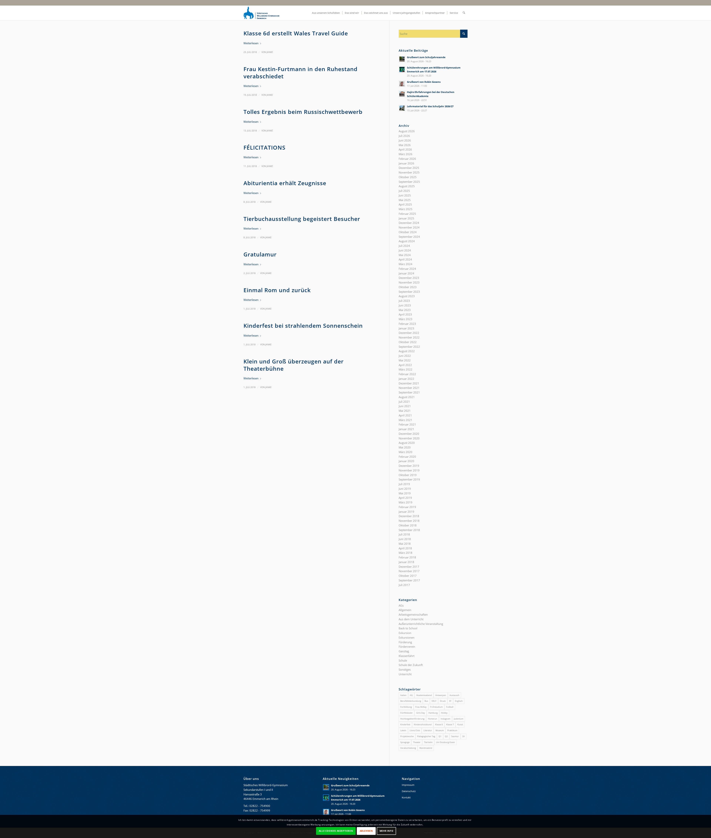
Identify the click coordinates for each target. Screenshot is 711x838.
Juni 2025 (405, 195)
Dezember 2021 (409, 383)
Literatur (427, 730)
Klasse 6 (439, 724)
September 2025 (409, 181)
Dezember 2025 (409, 168)
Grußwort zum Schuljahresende (426, 57)
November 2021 (409, 388)
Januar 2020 (406, 461)
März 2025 (405, 209)
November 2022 (409, 337)
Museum (439, 730)
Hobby (444, 712)
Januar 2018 (406, 562)
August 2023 (407, 296)
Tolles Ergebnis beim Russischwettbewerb (303, 112)
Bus (426, 701)
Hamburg (433, 712)
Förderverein (407, 646)
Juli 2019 (404, 484)
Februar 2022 (407, 374)
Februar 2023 (407, 323)
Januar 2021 (406, 429)
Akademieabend (424, 695)
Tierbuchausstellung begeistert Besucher (301, 219)
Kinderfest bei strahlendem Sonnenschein (303, 325)
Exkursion (405, 633)
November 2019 (409, 470)
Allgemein (405, 610)
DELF (434, 701)
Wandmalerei (425, 748)
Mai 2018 (405, 543)
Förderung (405, 642)
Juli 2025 (404, 191)
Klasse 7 (450, 724)
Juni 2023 (405, 305)
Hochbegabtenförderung (412, 718)
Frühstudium (436, 706)
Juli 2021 (404, 401)
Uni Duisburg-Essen (445, 742)
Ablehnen (366, 830)
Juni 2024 (405, 250)
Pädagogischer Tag (426, 736)
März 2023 (405, 319)
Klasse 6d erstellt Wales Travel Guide (295, 33)
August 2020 (407, 443)
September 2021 (409, 392)
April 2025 (405, 204)
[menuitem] (326, 12)
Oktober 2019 (408, 475)
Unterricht (405, 674)
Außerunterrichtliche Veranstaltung (421, 624)
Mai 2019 (405, 493)
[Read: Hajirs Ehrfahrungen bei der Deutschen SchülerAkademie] (402, 94)
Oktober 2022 (408, 342)
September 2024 (409, 236)
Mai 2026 (405, 145)
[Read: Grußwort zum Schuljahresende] (402, 59)
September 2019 (409, 479)
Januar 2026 (406, 163)
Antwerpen (440, 695)
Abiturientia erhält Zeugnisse (284, 183)
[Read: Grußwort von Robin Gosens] (402, 83)
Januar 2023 (406, 328)
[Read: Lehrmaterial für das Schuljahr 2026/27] (402, 108)
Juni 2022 (405, 356)
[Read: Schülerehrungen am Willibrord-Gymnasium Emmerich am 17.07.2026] (402, 69)
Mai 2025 (405, 200)
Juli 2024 (404, 246)
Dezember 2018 (409, 516)
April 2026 (405, 149)
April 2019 (405, 498)
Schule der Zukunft (411, 665)
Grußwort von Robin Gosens (423, 82)
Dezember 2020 (409, 433)
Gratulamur (260, 254)
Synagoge (405, 742)
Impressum (408, 785)
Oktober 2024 (408, 232)
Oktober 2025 (408, 177)
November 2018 (409, 521)
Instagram (445, 718)
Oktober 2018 (408, 525)
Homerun (432, 718)
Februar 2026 (407, 159)
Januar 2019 (406, 511)
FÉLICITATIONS (264, 147)
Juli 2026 (404, 136)
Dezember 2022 (409, 333)
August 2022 (407, 351)
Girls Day (420, 712)
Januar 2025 (406, 218)
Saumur (455, 736)
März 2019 (405, 502)
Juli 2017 (404, 585)
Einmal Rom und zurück (277, 290)
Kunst (460, 724)
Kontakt (406, 797)
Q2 (446, 736)
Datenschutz (409, 791)
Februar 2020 (407, 456)
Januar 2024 (406, 273)
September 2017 (409, 580)
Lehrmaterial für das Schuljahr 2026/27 (430, 106)
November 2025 (409, 172)
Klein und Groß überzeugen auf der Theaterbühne (293, 365)
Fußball (449, 706)
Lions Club (415, 730)
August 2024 (407, 241)
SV (463, 736)
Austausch (454, 695)
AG (411, 695)
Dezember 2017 (409, 566)
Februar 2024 (407, 269)
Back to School (408, 628)
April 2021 (405, 415)
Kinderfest (405, 724)
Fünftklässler (406, 712)
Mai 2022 (405, 360)
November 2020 (409, 438)
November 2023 (409, 282)
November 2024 (409, 227)
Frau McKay (421, 706)
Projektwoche (407, 736)
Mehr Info (386, 830)
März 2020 (405, 452)
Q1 (440, 736)
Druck (443, 701)
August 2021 (407, 397)
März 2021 (405, 420)
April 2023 (405, 314)
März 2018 (405, 553)
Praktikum (452, 730)
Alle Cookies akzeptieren (336, 830)
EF (450, 701)
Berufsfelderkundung (410, 701)
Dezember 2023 (409, 278)
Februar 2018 (407, 557)
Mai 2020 (405, 447)
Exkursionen (406, 637)
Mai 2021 (405, 411)
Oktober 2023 (408, 287)
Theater (416, 742)
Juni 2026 (405, 140)
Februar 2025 (407, 214)
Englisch (459, 701)
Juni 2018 (405, 539)
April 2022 (405, 365)
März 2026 (405, 154)
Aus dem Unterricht (411, 619)
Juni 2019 (405, 488)
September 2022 (409, 346)
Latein (403, 730)
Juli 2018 (404, 534)
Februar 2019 (407, 507)
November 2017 (409, 571)
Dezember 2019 (409, 466)
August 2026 (407, 131)
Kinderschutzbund (423, 724)
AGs (401, 605)
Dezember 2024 (409, 223)
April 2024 (405, 259)
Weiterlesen (250, 43)
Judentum (458, 718)
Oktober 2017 (408, 575)
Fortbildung (406, 706)
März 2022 (405, 369)
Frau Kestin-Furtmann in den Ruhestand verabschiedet (300, 72)
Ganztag (404, 651)
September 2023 (409, 291)
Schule (403, 660)
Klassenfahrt (406, 656)
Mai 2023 (405, 310)
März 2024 (405, 264)
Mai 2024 (405, 255)
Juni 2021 (405, 406)
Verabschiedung (408, 748)
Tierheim (428, 742)
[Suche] (464, 12)
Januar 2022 (406, 378)
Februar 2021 (407, 424)
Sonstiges (405, 669)
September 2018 (409, 530)
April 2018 (405, 548)
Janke (270, 52)
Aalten (403, 695)
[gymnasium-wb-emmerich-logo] (261, 12)
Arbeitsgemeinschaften (413, 614)
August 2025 (407, 186)
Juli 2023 (404, 301)
